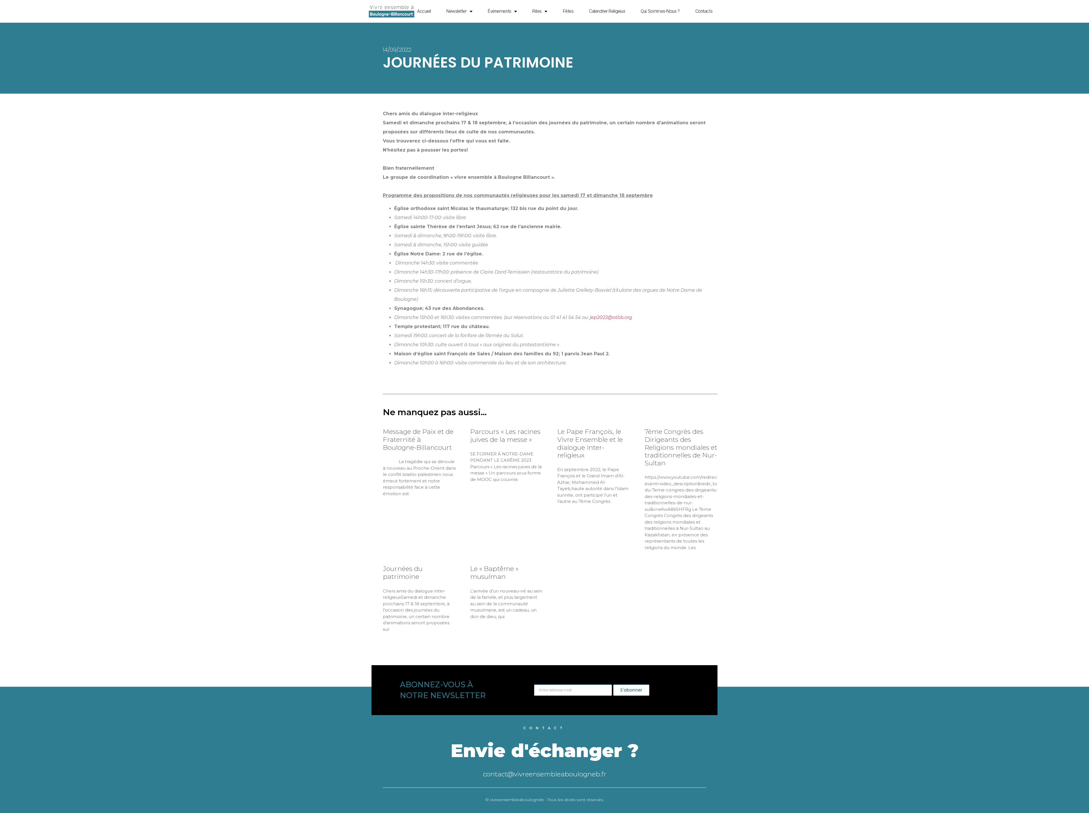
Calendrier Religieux (607, 11)
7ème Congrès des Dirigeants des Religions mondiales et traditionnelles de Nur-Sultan (681, 447)
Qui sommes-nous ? (660, 11)
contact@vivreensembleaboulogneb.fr (544, 774)
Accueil (424, 11)
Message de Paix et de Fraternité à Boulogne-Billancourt (418, 439)
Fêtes (568, 11)
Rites (537, 11)
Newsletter (456, 11)
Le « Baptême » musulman (494, 573)
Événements (499, 11)
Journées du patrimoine (403, 573)
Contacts (703, 11)
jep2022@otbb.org (611, 317)
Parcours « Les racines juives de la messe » (505, 436)
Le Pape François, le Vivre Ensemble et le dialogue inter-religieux (590, 443)
